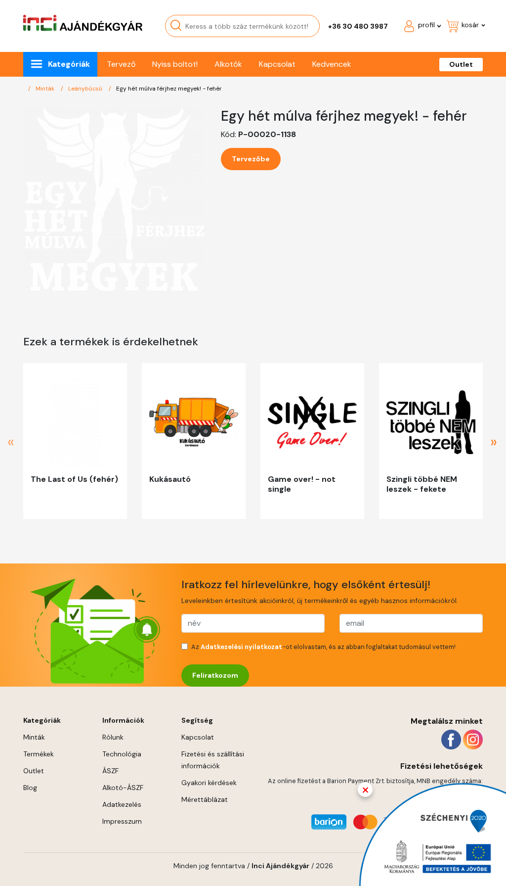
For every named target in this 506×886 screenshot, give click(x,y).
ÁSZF (110, 770)
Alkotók (228, 64)
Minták (46, 89)
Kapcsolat (277, 64)
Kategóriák (69, 64)
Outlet (461, 64)
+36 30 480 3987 (358, 26)
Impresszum (122, 821)
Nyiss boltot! (175, 64)
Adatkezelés (121, 804)
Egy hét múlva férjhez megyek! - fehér (169, 89)
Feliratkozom (215, 675)
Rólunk (113, 737)
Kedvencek (331, 64)
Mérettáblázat (204, 799)
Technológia (121, 753)
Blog (30, 787)
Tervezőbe (251, 158)
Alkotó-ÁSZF (122, 787)
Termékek (38, 753)
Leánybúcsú (86, 89)
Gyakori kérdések (209, 782)
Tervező (121, 64)
